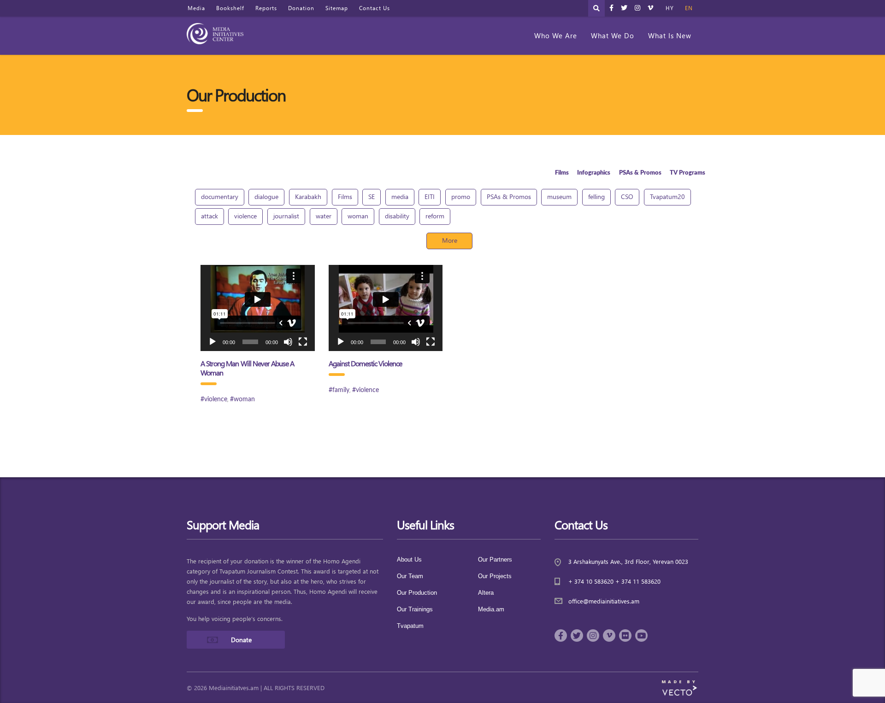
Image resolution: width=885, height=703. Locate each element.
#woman (242, 399)
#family (339, 390)
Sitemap (336, 8)
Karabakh (308, 196)
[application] (258, 308)
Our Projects (495, 576)
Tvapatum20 (667, 196)
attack (209, 215)
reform (434, 215)
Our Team (410, 576)
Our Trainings (415, 609)
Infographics (593, 173)
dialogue (266, 196)
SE (371, 196)
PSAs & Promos (640, 173)
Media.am (491, 609)
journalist (286, 215)
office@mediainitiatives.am (603, 601)
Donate (241, 639)
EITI (430, 196)
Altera (486, 592)
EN (689, 8)
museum (559, 196)
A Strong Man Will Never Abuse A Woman (247, 367)
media (399, 196)
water (323, 215)
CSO (627, 196)
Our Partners (495, 559)
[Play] (212, 341)
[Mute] (288, 341)
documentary (219, 196)
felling (596, 196)
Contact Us (374, 8)
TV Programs (687, 173)
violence (245, 215)
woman (358, 215)
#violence (214, 399)
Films (562, 173)
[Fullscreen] (302, 341)
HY (670, 8)
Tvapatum (410, 625)
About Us (409, 559)
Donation (301, 8)
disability (397, 215)
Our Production (417, 592)
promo (460, 196)
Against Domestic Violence (365, 363)
